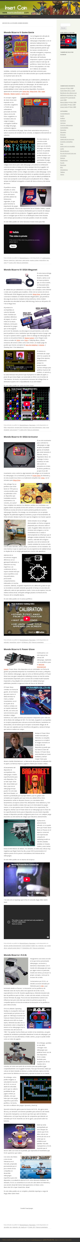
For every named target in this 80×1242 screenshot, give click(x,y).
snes (5, 262)
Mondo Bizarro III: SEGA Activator (21, 436)
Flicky (26, 340)
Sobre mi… (25, 16)
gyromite (6, 1227)
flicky (5, 427)
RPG (61, 167)
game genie (25, 260)
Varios (62, 174)
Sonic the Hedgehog (31, 345)
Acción (62, 116)
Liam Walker (64, 105)
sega (44, 427)
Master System (15, 94)
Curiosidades (64, 128)
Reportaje (32, 425)
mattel (33, 946)
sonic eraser (13, 430)
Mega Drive (33, 91)
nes (47, 260)
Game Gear (25, 94)
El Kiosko (63, 135)
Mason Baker (64, 102)
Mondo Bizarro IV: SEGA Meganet (20, 269)
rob (19, 1227)
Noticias (62, 158)
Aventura (63, 121)
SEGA (18, 340)
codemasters (46, 258)
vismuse (62, 88)
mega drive (42, 260)
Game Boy (25, 91)
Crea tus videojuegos (66, 125)
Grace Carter (64, 107)
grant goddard (26, 946)
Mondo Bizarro (24, 258)
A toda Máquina (65, 113)
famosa (6, 260)
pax (45, 946)
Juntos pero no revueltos (67, 146)
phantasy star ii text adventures (32, 427)
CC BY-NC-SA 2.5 (36, 1240)
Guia (61, 144)
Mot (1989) (70, 88)
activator (6, 642)
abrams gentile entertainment (12, 946)
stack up (23, 1227)
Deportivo (63, 130)
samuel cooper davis (14, 948)
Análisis (62, 118)
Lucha (62, 149)
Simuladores (64, 170)
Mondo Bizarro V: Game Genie (19, 32)
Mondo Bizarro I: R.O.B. (15, 955)
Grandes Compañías (66, 142)
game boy (12, 260)
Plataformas (64, 160)
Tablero (62, 172)
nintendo (41, 946)
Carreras (63, 123)
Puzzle (62, 163)
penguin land (18, 427)
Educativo (63, 132)
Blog (5, 16)
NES (39, 91)
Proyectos (14, 16)
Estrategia (63, 137)
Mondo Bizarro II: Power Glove (19, 649)
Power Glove (36, 475)
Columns (41, 345)
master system (34, 260)
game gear (18, 260)
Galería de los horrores (67, 139)
